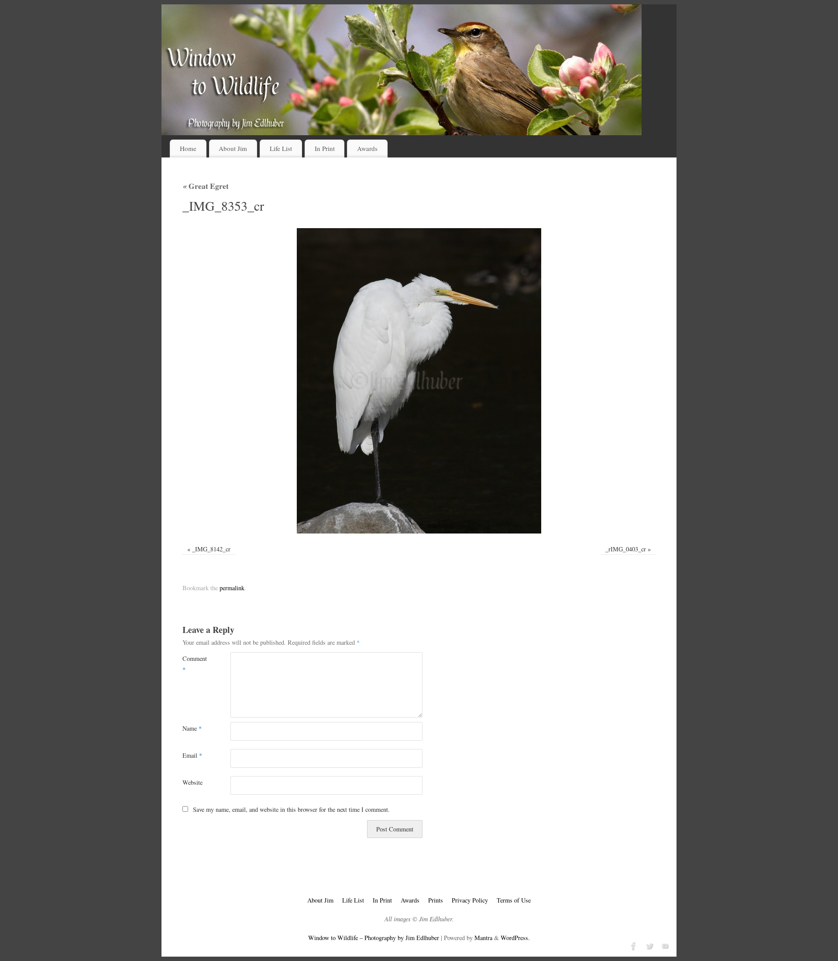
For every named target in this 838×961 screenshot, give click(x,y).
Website (192, 782)
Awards (367, 148)
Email (192, 755)
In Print (325, 148)
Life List (281, 148)
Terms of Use (514, 900)
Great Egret (205, 186)
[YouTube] (664, 945)
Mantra (483, 938)
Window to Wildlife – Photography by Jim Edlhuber (373, 938)
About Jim (233, 148)
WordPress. (515, 938)
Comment (194, 663)
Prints (435, 900)
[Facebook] (633, 945)
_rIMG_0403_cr (625, 549)
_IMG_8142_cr (211, 549)
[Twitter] (648, 945)
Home (188, 148)
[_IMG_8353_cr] (419, 381)
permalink (232, 588)
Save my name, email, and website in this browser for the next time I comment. (291, 809)
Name (192, 728)
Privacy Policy (470, 900)
